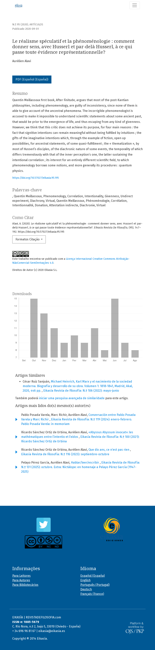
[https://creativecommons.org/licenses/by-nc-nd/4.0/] (43, 542)
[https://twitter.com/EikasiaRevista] (43, 525)
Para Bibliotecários (25, 585)
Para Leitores (21, 576)
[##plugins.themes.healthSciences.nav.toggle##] (134, 5)
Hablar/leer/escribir (85, 462)
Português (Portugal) (94, 585)
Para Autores (21, 580)
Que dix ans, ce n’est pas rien (109, 449)
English (85, 580)
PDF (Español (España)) (32, 79)
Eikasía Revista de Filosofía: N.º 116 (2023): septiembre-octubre (65, 454)
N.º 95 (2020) (20, 24)
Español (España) (92, 576)
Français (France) (92, 594)
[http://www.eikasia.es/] (111, 529)
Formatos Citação (28, 239)
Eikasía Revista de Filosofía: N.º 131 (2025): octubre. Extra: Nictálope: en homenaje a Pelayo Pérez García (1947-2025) (80, 467)
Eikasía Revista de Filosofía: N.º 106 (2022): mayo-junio (81, 390)
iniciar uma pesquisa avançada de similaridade (72, 398)
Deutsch (86, 589)
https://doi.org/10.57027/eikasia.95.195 (35, 177)
